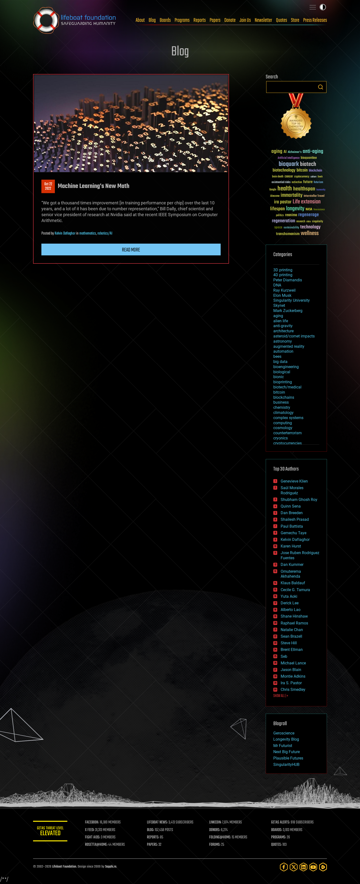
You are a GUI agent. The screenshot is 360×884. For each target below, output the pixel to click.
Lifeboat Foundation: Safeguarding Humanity (74, 20)
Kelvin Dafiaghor (65, 233)
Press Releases (315, 20)
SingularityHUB (286, 764)
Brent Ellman (292, 649)
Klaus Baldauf (293, 583)
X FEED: (89, 830)
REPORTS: (153, 837)
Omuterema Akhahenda (291, 574)
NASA (309, 210)
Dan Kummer (292, 564)
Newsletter (263, 20)
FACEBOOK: (92, 822)
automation (283, 351)
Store (295, 20)
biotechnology (284, 170)
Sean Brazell (291, 636)
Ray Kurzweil (284, 290)
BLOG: (150, 830)
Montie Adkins (293, 676)
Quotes (281, 20)
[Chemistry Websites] (296, 117)
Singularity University (291, 300)
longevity (295, 209)
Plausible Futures (288, 758)
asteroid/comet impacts (294, 336)
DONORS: (214, 830)
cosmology (282, 427)
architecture (283, 331)
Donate (230, 20)
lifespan (277, 209)
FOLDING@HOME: (220, 837)
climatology (283, 412)
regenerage (308, 215)
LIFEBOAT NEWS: (157, 822)
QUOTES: (276, 845)
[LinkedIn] (303, 867)
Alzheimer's (294, 152)
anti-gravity (283, 326)
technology (310, 227)
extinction (297, 182)
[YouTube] (313, 867)
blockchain (315, 171)
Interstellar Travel (314, 196)
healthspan (304, 189)
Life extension (307, 202)
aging (276, 152)
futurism (318, 182)
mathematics (87, 233)
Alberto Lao (290, 609)
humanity (320, 189)
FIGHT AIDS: (92, 837)
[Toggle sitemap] (313, 7)
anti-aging (313, 152)
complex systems (288, 417)
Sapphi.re (110, 867)
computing (282, 423)
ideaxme (274, 196)
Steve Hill (289, 643)
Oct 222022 (48, 186)
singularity (317, 221)
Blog (152, 20)
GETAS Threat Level (50, 832)
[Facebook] (284, 867)
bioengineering (286, 366)
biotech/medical (287, 387)
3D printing (282, 270)
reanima (291, 215)
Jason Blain (291, 669)
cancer (289, 177)
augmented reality (288, 346)
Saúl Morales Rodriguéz (292, 490)
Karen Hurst (291, 546)
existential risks (281, 182)
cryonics (280, 438)
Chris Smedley (293, 689)
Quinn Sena (291, 506)
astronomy (282, 341)
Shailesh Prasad (295, 519)
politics (280, 215)
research (300, 221)
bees (277, 356)
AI (285, 152)
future (307, 182)
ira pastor (282, 202)
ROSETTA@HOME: (96, 845)
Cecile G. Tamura (295, 589)
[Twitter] (294, 867)
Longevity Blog (286, 739)
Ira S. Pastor (291, 683)
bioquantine (309, 158)
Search (320, 87)
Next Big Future (286, 751)
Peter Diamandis (287, 280)
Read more (131, 250)
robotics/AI (104, 233)
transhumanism (288, 234)
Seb (284, 656)
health (284, 188)
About (140, 20)
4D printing (282, 275)
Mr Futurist (282, 745)
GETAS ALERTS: (280, 822)
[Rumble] (323, 867)
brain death (277, 176)
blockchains (283, 397)
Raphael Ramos (294, 623)
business (281, 402)
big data (280, 361)
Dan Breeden (292, 512)
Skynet (279, 305)
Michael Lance (293, 663)
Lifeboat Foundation (64, 867)
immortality (291, 195)
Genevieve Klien (294, 481)
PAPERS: (152, 845)
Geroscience (283, 733)
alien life (280, 321)
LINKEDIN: (215, 822)
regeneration (283, 221)
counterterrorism (287, 433)
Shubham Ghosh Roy (299, 499)
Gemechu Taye (293, 533)
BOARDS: (276, 830)
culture (313, 176)
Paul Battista (292, 526)
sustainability (291, 228)
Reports (199, 20)
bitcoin (302, 170)
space (278, 227)
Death (320, 176)
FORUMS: (214, 845)
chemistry (281, 407)
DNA (277, 285)
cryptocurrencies (287, 443)
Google (272, 189)
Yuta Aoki (289, 596)
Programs (182, 20)
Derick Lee (290, 603)
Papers (215, 20)
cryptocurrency (301, 176)
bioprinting (282, 382)
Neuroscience (319, 210)
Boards (165, 20)
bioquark (289, 164)
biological (281, 372)
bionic (278, 376)
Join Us (245, 20)
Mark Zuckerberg (287, 310)
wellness (310, 233)
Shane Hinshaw (294, 616)
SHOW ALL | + (280, 696)
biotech (308, 164)
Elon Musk (282, 295)
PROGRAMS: (278, 837)
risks (308, 221)
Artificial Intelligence (289, 158)
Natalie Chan (292, 629)
